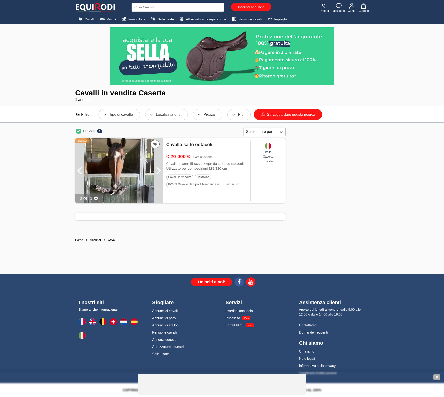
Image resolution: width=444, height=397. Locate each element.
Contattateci (308, 325)
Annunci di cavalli (165, 311)
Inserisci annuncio (251, 7)
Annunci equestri (164, 339)
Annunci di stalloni (165, 325)
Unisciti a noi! (211, 282)
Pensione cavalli (249, 19)
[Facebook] (239, 282)
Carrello (364, 11)
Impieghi (280, 19)
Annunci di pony (164, 318)
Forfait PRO (234, 325)
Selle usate (165, 19)
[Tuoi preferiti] (155, 144)
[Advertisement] (327, 200)
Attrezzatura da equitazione (205, 19)
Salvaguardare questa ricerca (290, 114)
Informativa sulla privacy (317, 366)
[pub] (222, 56)
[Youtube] (250, 282)
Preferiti (325, 11)
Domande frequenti (313, 332)
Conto (351, 11)
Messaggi (339, 11)
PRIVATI (89, 131)
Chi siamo (306, 351)
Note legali (307, 358)
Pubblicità (232, 318)
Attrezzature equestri (168, 347)
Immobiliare (136, 19)
